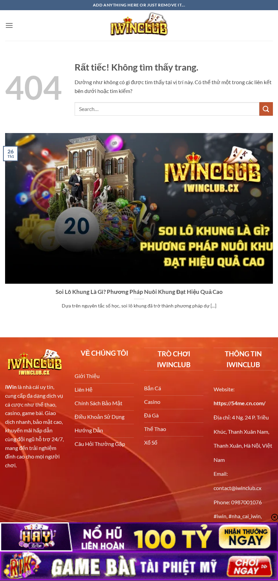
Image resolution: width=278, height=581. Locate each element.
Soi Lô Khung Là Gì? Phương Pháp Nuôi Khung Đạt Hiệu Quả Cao (139, 291)
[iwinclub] (139, 25)
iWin (11, 386)
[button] (9, 25)
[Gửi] (266, 108)
